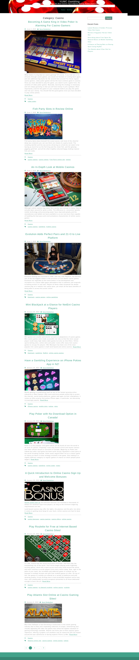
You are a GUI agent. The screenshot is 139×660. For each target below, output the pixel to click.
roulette (67, 587)
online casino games (56, 353)
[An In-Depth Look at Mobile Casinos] (53, 206)
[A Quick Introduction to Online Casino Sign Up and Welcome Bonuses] (44, 500)
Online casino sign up (32, 502)
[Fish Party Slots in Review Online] (43, 138)
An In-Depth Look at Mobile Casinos (53, 167)
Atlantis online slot (34, 640)
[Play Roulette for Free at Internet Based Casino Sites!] (47, 561)
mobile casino (51, 226)
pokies (68, 159)
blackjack (31, 297)
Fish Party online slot (57, 159)
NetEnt (45, 353)
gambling (42, 226)
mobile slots (43, 406)
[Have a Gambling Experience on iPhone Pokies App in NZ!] (42, 390)
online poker (50, 465)
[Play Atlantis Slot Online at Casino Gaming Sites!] (43, 622)
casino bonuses (33, 519)
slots (56, 406)
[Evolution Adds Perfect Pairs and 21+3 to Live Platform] (53, 274)
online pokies (58, 640)
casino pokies (44, 159)
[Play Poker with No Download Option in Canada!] (42, 443)
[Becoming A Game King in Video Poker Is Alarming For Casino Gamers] (53, 72)
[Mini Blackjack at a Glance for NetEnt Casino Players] (42, 334)
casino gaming (45, 519)
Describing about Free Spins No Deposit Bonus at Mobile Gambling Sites (100, 40)
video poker (32, 101)
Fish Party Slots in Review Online (53, 108)
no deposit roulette (45, 587)
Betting (69, 10)
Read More (29, 95)
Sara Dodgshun (45, 29)
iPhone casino (33, 406)
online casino (66, 519)
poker (58, 465)
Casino (76, 10)
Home (63, 10)
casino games (33, 159)
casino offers (56, 519)
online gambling (52, 297)
